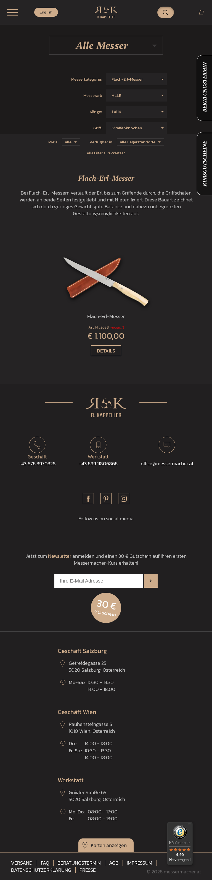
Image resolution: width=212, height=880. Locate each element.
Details (106, 350)
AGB (113, 863)
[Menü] (189, 825)
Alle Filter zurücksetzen (106, 153)
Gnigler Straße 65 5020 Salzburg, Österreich (97, 796)
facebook (88, 498)
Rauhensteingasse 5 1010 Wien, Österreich (92, 727)
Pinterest (106, 498)
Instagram (123, 498)
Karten (98, 845)
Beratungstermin (79, 863)
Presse (88, 870)
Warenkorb (203, 12)
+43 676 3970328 (37, 460)
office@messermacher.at (167, 463)
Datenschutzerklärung (41, 870)
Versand (22, 863)
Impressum (139, 863)
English (46, 12)
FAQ (45, 863)
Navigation (12, 12)
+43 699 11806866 (98, 460)
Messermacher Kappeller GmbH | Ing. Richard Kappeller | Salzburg (106, 12)
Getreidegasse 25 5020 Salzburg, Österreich (97, 666)
